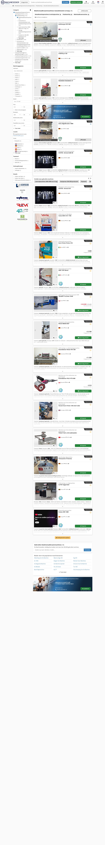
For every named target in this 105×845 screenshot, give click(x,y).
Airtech (17, 75)
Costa (17, 81)
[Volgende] (56, 31)
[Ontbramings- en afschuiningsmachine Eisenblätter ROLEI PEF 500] (46, 356)
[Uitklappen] (63, 48)
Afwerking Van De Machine (41, 558)
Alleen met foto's (20, 176)
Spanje (19, 149)
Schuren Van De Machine (80, 564)
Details (84, 40)
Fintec (17, 77)
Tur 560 (75, 566)
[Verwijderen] (60, 14)
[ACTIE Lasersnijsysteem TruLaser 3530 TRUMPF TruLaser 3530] (46, 303)
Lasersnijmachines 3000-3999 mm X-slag (24, 27)
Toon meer (63, 572)
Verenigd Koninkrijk (22, 151)
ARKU (17, 79)
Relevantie (85, 11)
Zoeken (66, 2)
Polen (19, 147)
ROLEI (17, 90)
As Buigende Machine (40, 564)
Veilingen (18, 170)
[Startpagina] (13, 5)
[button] (102, 2)
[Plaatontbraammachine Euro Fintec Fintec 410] (46, 249)
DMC (17, 83)
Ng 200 (75, 558)
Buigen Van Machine (59, 561)
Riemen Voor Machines (79, 561)
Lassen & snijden (22, 47)
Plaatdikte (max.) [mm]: (18, 123)
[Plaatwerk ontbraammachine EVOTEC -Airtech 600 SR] (46, 159)
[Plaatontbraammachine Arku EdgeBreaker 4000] (46, 130)
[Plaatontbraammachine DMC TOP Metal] (46, 277)
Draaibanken (21, 39)
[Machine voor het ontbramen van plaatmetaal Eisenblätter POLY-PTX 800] (46, 383)
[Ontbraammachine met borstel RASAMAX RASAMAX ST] (46, 87)
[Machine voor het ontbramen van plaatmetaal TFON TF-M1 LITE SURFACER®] (46, 438)
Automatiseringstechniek (22, 57)
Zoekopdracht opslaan (63, 537)
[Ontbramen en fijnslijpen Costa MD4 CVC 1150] (46, 222)
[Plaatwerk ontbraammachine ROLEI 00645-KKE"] (46, 330)
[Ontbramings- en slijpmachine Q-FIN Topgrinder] (46, 491)
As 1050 (36, 561)
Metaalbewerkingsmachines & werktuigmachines (22, 13)
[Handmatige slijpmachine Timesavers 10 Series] (46, 465)
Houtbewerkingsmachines (23, 56)
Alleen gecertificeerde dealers (23, 180)
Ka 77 (55, 569)
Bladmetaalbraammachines (25, 18)
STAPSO (17, 92)
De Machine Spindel (59, 564)
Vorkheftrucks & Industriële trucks (21, 60)
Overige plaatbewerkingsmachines (25, 32)
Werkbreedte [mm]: (18, 117)
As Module (37, 566)
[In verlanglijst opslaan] (90, 54)
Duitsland (20, 145)
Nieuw (17, 158)
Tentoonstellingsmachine (21, 160)
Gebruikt (18, 162)
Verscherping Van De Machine (81, 569)
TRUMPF (17, 94)
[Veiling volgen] (90, 25)
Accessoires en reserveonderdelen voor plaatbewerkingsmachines (25, 23)
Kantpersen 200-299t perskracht (24, 35)
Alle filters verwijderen (41, 17)
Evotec (17, 74)
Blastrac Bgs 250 (58, 558)
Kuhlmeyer (18, 87)
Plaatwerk (83, 181)
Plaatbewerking (22, 15)
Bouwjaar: (15, 112)
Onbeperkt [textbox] (17, 141)
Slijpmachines (22, 49)
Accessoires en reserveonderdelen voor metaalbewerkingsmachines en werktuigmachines (23, 44)
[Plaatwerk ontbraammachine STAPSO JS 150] (46, 60)
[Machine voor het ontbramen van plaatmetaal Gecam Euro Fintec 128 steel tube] (46, 411)
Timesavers (18, 96)
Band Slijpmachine (39, 569)
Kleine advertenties (20, 168)
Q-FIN (17, 88)
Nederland (18, 135)
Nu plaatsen (85, 116)
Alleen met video (19, 178)
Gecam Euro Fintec (20, 85)
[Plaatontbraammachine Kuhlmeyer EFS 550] (46, 31)
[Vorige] (35, 31)
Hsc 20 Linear (57, 566)
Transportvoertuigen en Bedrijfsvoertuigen (21, 53)
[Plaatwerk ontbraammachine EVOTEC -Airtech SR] (46, 195)
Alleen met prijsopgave (20, 110)
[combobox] (22, 141)
